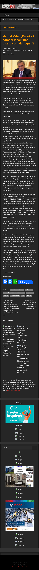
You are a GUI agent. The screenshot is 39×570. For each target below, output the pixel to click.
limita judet (29, 290)
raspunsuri (30, 293)
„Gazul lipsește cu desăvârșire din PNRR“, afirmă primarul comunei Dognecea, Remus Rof (8, 346)
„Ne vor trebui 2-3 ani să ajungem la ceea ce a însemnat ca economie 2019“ (28, 305)
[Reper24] (19, 6)
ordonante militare (18, 293)
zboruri (29, 296)
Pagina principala (9, 27)
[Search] (34, 448)
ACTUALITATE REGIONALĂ (12, 50)
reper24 (6, 296)
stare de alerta (15, 296)
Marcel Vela (7, 293)
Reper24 (22, 565)
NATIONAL (24, 50)
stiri (23, 296)
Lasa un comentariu (8, 54)
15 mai (13, 290)
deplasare (20, 290)
